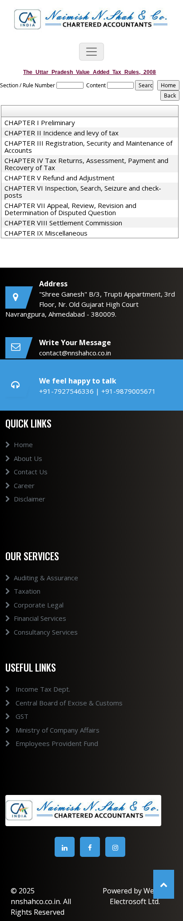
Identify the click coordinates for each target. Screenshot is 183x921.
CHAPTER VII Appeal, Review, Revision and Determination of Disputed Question (70, 209)
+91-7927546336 (67, 391)
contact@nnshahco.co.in (75, 352)
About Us (28, 458)
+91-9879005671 (128, 391)
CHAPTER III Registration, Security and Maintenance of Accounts (88, 146)
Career (24, 485)
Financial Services (40, 618)
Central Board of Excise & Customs (68, 702)
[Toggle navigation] (91, 52)
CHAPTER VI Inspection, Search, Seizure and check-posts (82, 191)
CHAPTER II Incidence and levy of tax (61, 132)
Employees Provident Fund (56, 743)
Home (23, 444)
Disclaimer (29, 498)
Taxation (27, 591)
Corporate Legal (39, 604)
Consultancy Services (46, 632)
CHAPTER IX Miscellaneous (46, 232)
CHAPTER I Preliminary (39, 122)
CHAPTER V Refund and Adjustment (59, 177)
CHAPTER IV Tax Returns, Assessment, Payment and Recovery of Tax (86, 164)
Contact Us (31, 471)
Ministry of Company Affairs (56, 729)
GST (21, 716)
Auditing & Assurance (46, 577)
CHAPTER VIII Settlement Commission (63, 222)
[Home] (92, 18)
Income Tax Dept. (42, 689)
